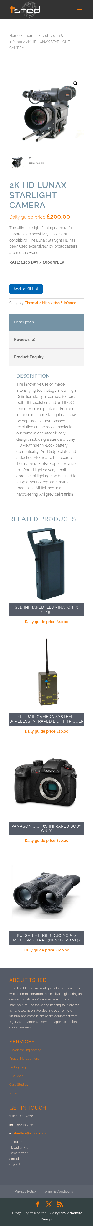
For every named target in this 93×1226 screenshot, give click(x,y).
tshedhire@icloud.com (29, 1133)
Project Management (24, 1058)
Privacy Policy (26, 1191)
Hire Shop (16, 1076)
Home (14, 35)
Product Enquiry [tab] (29, 357)
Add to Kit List (26, 289)
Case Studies (18, 1084)
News (13, 1093)
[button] (75, 83)
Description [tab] (24, 322)
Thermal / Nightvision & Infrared (50, 303)
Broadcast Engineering (25, 1050)
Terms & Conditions (58, 1191)
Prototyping (17, 1067)
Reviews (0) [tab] (24, 339)
